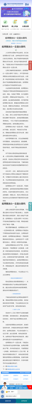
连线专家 (8, 401)
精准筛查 (5, 379)
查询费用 (5, 375)
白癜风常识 (16, 34)
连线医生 (15, 375)
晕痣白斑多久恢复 (12, 366)
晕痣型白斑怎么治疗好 (13, 369)
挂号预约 (25, 379)
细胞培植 (25, 375)
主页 (10, 34)
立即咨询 (24, 400)
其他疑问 (15, 379)
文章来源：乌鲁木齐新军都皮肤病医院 (16, 41)
